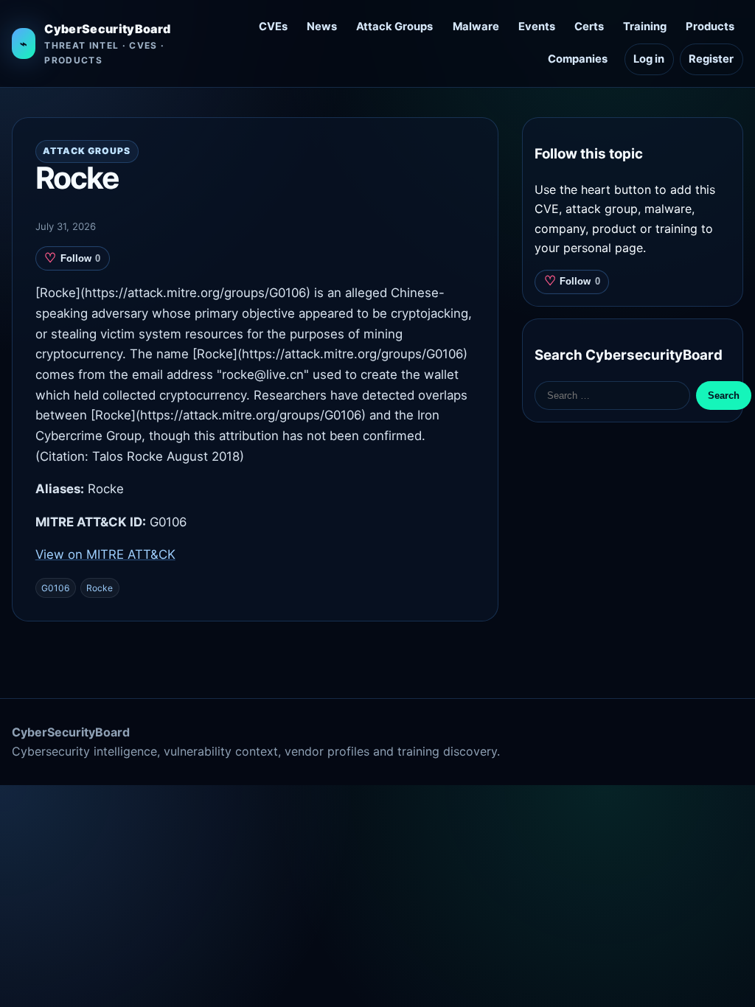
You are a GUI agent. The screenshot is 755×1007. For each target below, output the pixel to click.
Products (710, 26)
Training (645, 26)
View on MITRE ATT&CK (105, 554)
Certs (589, 26)
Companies (578, 59)
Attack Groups (394, 26)
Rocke (99, 587)
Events (536, 26)
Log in (648, 59)
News (322, 26)
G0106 (55, 587)
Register (711, 59)
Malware (476, 26)
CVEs (273, 26)
